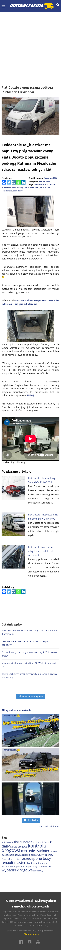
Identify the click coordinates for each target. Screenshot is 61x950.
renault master (13, 862)
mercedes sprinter (35, 850)
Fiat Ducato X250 (31, 187)
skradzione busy (34, 863)
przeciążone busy (36, 858)
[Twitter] (9, 182)
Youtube (39, 942)
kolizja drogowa (18, 846)
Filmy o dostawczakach (16, 710)
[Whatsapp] (18, 182)
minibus (53, 851)
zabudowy (18, 190)
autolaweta (7, 842)
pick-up (18, 859)
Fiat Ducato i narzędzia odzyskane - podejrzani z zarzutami (41, 551)
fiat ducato (39, 184)
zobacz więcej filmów (48, 826)
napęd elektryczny (33, 854)
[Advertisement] (30, 44)
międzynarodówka (12, 854)
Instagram (30, 942)
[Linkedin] (23, 182)
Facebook (22, 942)
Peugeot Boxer (8, 859)
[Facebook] (4, 182)
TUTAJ (30, 395)
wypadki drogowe (17, 870)
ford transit (37, 842)
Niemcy (49, 854)
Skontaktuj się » (31, 934)
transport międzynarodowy (37, 866)
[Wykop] (14, 182)
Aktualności (44, 181)
